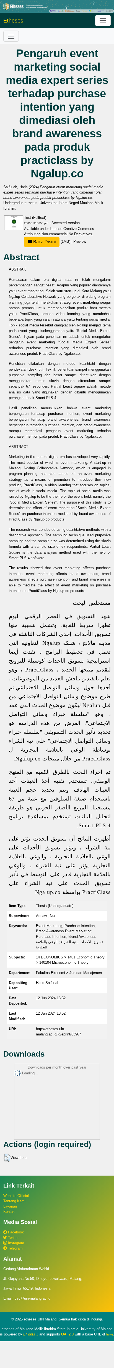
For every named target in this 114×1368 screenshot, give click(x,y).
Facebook (15, 1232)
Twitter (13, 1238)
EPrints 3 (30, 1334)
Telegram (15, 1248)
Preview (79, 241)
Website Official (16, 1196)
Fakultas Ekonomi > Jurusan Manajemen (69, 973)
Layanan (10, 1206)
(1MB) (51, 241)
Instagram (15, 1243)
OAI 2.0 (67, 1334)
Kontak (9, 1212)
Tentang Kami (14, 1201)
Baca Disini (44, 241)
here (109, 1334)
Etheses (13, 21)
